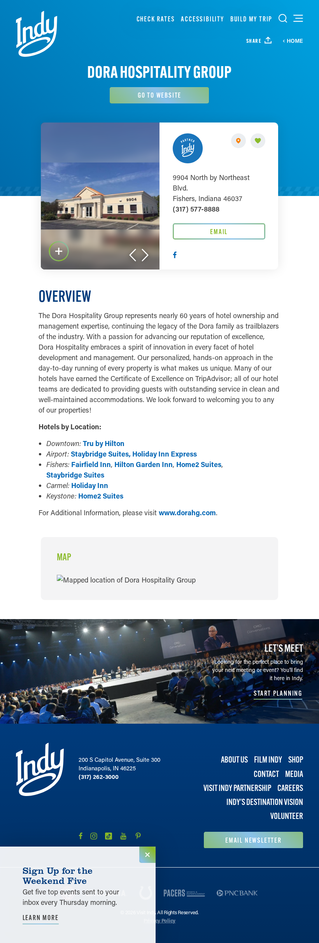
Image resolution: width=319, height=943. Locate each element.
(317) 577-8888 (196, 208)
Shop (295, 759)
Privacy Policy (159, 920)
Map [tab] (64, 557)
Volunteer (286, 816)
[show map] (238, 140)
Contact (266, 774)
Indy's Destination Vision (264, 802)
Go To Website (159, 95)
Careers (290, 788)
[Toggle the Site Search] (283, 18)
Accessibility (202, 18)
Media (294, 774)
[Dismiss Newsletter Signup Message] (147, 855)
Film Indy (268, 759)
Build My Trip (251, 18)
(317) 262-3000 (99, 776)
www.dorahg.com (187, 512)
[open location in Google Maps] (126, 579)
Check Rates (156, 18)
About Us (234, 759)
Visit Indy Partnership (237, 788)
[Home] (36, 34)
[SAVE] (258, 140)
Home (295, 41)
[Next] (145, 255)
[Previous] (132, 255)
